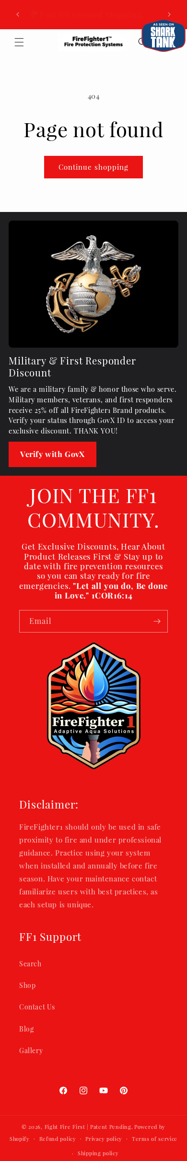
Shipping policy (98, 1153)
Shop (27, 985)
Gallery (31, 1050)
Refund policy (57, 1138)
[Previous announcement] (17, 14)
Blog (26, 1028)
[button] (19, 42)
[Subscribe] (156, 621)
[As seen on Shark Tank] (163, 35)
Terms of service (154, 1138)
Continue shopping (93, 167)
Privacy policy (103, 1138)
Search (30, 963)
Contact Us (37, 1006)
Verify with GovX (52, 454)
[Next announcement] (169, 14)
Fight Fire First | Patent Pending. (89, 1126)
